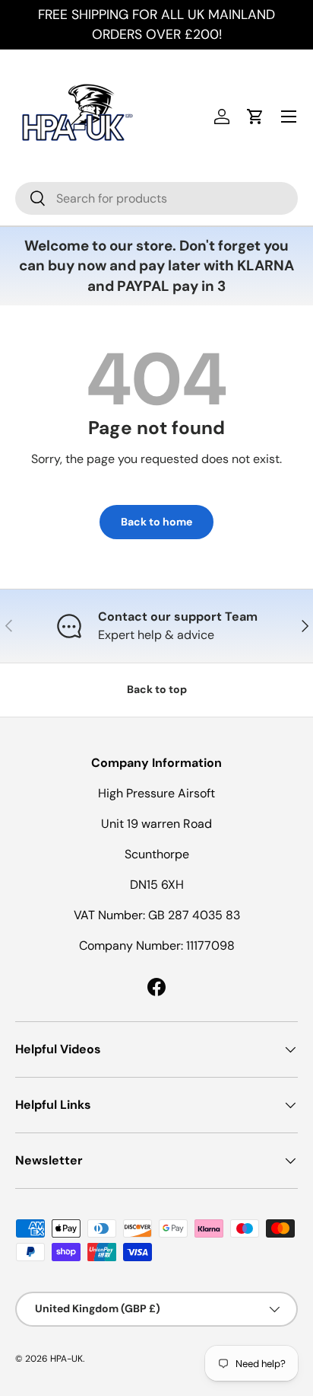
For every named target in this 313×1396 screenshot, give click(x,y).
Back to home (156, 522)
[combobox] (156, 198)
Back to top (157, 689)
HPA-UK (66, 1359)
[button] (255, 116)
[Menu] (288, 116)
